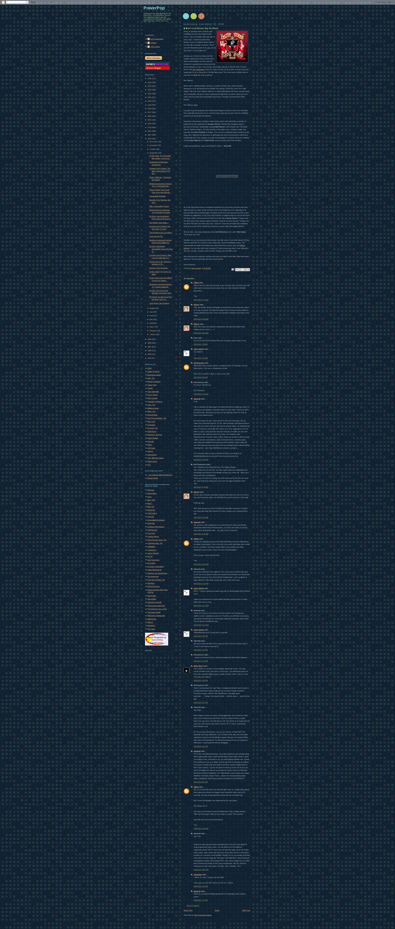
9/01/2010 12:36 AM (201, 333)
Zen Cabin (151, 629)
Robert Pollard (152, 438)
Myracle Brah (152, 415)
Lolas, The (151, 405)
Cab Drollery (152, 513)
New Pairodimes (153, 560)
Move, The (151, 411)
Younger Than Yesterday (158, 268)
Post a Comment (193, 906)
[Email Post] (232, 269)
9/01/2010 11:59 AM (201, 534)
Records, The (152, 428)
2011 (150, 135)
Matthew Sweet (153, 408)
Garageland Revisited (157, 196)
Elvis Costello (152, 398)
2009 (150, 339)
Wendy (196, 305)
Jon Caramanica (198, 69)
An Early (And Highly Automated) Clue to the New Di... (161, 248)
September (154, 153)
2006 (150, 350)
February (153, 331)
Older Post (246, 910)
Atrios (149, 497)
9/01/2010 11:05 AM (201, 394)
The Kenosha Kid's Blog (156, 606)
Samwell (197, 399)
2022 (150, 94)
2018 (150, 109)
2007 (150, 347)
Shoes (149, 445)
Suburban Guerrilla (154, 602)
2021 (150, 97)
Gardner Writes (153, 536)
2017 (150, 112)
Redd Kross (151, 431)
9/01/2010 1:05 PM (201, 636)
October (153, 149)
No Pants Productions (155, 567)
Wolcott (150, 622)
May (151, 319)
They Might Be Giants (155, 458)
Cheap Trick (152, 385)
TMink (196, 283)
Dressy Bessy (152, 395)
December (154, 142)
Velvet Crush (152, 461)
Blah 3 (149, 503)
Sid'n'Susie (151, 448)
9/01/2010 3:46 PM (201, 680)
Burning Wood (152, 478)
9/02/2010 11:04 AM (201, 828)
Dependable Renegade (155, 520)
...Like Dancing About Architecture (160, 475)
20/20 (149, 368)
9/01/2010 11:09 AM (201, 460)
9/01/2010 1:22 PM (201, 650)
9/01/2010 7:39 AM (201, 344)
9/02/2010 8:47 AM (201, 782)
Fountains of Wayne (154, 401)
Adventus (150, 490)
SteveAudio (151, 599)
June (152, 315)
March (152, 327)
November (154, 145)
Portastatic (151, 425)
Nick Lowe (151, 421)
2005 (150, 354)
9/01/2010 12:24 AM (201, 300)
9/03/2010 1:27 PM (201, 900)
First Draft (151, 533)
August (152, 308)
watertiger (198, 875)
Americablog (152, 493)
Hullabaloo (151, 546)
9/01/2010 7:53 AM (201, 358)
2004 (150, 358)
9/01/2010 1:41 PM (201, 661)
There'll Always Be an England (160, 233)
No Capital (151, 563)
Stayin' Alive (151, 596)
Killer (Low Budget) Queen (159, 206)
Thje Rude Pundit (153, 612)
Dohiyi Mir (151, 523)
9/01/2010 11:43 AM (201, 517)
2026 (150, 79)
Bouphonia (151, 510)
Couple (150, 388)
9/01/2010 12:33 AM (201, 319)
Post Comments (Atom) (203, 915)
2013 (150, 127)
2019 (150, 105)
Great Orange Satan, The (156, 540)
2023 (150, 90)
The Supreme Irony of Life (157, 609)
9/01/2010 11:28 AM (201, 487)
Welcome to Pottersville (156, 616)
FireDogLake (152, 530)
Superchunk (151, 455)
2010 (150, 139)
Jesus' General (153, 553)
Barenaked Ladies (154, 375)
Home (217, 910)
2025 (150, 82)
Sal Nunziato (199, 363)
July (151, 312)
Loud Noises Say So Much (159, 303)
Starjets (150, 451)
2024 (150, 86)
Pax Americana (153, 576)
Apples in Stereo (153, 371)
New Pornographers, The (156, 418)
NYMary (153, 43)
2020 (150, 101)
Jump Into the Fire (156, 236)
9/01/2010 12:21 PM (201, 605)
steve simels (199, 349)
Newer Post (188, 910)
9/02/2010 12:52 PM (201, 870)
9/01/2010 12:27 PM (201, 625)
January (153, 334)
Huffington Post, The (155, 543)
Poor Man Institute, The (156, 580)
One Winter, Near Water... (158, 223)
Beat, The (151, 378)
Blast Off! (150, 507)
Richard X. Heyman (154, 435)
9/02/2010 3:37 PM (201, 886)
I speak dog (151, 550)
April (151, 323)
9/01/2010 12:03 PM (201, 564)
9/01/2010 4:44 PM (201, 746)
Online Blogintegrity (154, 570)
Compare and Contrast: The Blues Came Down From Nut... (159, 170)
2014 (150, 124)
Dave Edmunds (153, 391)
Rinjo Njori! (198, 666)
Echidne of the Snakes (155, 527)
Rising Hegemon (153, 586)
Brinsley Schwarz (153, 381)
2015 (150, 120)
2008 (150, 343)
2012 (150, 131)
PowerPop (154, 8)
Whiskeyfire (151, 619)
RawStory (151, 583)
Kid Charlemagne (156, 39)
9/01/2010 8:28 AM (201, 377)
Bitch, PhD (151, 500)
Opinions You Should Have (157, 573)
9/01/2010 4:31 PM (201, 702)
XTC (149, 465)
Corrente (150, 517)
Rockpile (150, 441)
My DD (150, 556)
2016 (150, 116)
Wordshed (151, 626)
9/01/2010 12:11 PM (201, 583)
